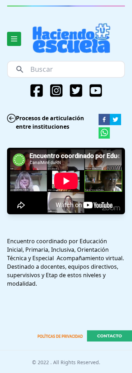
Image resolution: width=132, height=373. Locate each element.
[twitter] (115, 119)
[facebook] (104, 119)
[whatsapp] (104, 133)
